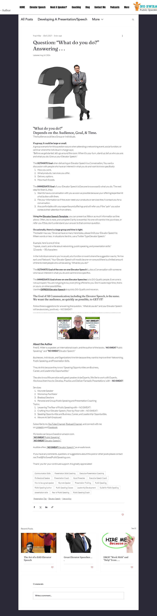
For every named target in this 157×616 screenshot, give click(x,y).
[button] (133, 19)
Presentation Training (83, 483)
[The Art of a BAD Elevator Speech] (38, 543)
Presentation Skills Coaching (65, 473)
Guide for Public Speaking (109, 488)
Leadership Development (86, 488)
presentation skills (41, 492)
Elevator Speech (54, 499)
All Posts (27, 19)
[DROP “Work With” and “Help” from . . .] (118, 543)
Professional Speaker (42, 478)
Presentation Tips (40, 499)
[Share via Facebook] (34, 507)
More (96, 19)
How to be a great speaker (44, 483)
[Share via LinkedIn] (46, 507)
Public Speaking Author (43, 488)
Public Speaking (100, 483)
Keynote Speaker (64, 483)
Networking (66, 499)
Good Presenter (79, 478)
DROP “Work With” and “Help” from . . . (116, 558)
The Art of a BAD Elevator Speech (37, 558)
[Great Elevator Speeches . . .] (78, 543)
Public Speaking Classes (64, 488)
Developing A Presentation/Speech (62, 19)
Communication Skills (42, 473)
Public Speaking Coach (81, 492)
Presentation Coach (61, 478)
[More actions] (122, 35)
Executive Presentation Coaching (92, 473)
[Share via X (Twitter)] (40, 507)
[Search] (136, 7)
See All (133, 528)
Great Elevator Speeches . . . (78, 558)
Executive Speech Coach (98, 478)
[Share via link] (52, 507)
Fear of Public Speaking (60, 492)
